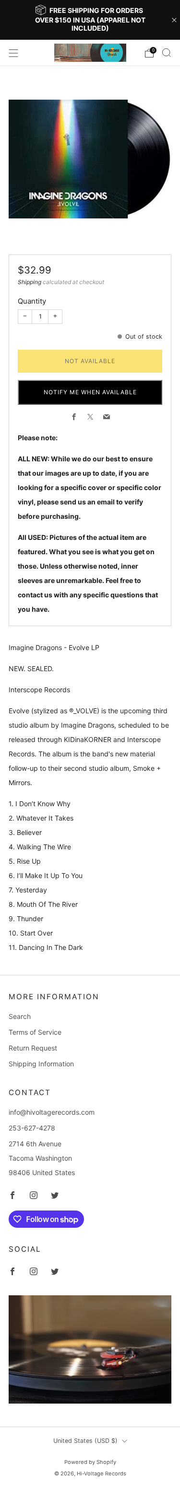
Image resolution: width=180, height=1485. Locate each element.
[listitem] (90, 20)
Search (20, 1016)
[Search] (166, 52)
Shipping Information (41, 1064)
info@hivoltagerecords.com (52, 1112)
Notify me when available (90, 392)
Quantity (32, 301)
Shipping (29, 282)
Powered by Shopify (90, 1462)
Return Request (33, 1048)
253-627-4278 (32, 1128)
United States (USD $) (85, 1440)
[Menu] (13, 53)
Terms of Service (35, 1032)
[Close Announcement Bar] (174, 20)
